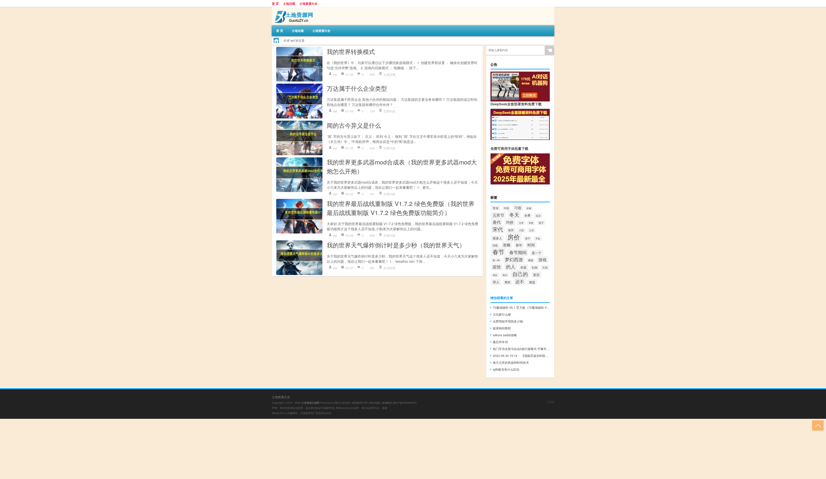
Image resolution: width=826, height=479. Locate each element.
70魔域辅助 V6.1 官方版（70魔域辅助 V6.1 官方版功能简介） (521, 307)
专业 (496, 208)
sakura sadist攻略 (505, 335)
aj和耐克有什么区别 (506, 369)
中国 (506, 208)
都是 (532, 282)
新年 (519, 245)
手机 (537, 238)
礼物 (534, 267)
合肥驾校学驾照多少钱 (508, 321)
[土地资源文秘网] (294, 8)
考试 (504, 275)
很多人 (497, 238)
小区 (521, 230)
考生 (495, 275)
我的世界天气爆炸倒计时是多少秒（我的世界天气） (396, 245)
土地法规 (289, 3)
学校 (531, 222)
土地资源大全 (308, 3)
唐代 (497, 222)
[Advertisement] (129, 449)
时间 (531, 244)
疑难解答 (387, 402)
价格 (529, 208)
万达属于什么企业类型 (357, 88)
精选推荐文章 (360, 402)
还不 (519, 281)
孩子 (541, 222)
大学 (521, 222)
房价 (513, 236)
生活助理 (389, 268)
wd (335, 74)
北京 (538, 215)
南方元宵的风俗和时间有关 (511, 362)
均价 (510, 222)
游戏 (542, 259)
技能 (495, 245)
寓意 (511, 230)
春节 (498, 251)
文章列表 (389, 111)
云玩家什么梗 (502, 314)
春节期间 (518, 252)
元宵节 (498, 215)
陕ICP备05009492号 (405, 402)
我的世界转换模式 (351, 51)
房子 (527, 238)
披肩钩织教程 (502, 328)
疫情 (497, 267)
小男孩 (550, 402)
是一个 (536, 252)
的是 (524, 267)
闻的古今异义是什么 (354, 125)
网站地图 (375, 402)
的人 (510, 266)
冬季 (527, 215)
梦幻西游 (514, 259)
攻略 (507, 244)
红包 (545, 267)
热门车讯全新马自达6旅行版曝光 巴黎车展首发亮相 (521, 349)
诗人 (496, 281)
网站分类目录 (342, 402)
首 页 (275, 3)
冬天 (514, 214)
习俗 (517, 207)
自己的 (520, 274)
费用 (507, 282)
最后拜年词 (500, 342)
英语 (536, 274)
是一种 (496, 260)
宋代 (498, 229)
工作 (531, 230)
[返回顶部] (817, 425)
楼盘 (530, 260)
